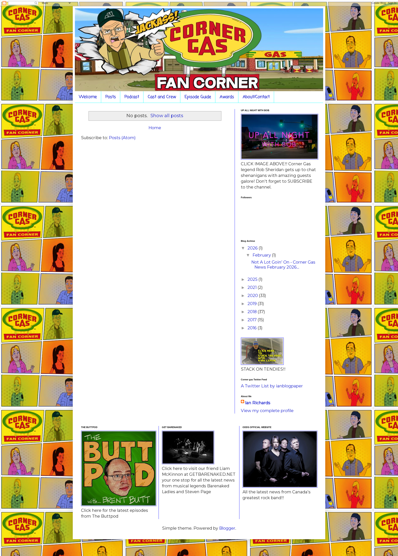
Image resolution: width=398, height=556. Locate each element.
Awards (227, 97)
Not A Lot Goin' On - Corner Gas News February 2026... (283, 265)
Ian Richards (257, 402)
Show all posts (166, 115)
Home (154, 127)
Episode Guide (198, 97)
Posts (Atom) (122, 137)
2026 (253, 248)
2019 (253, 303)
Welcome (88, 97)
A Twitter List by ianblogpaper (272, 385)
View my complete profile (267, 410)
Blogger (227, 528)
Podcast (132, 97)
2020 (253, 295)
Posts (111, 97)
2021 (253, 287)
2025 (253, 279)
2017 (253, 319)
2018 (253, 311)
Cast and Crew (162, 97)
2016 (253, 327)
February (262, 255)
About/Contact (256, 97)
